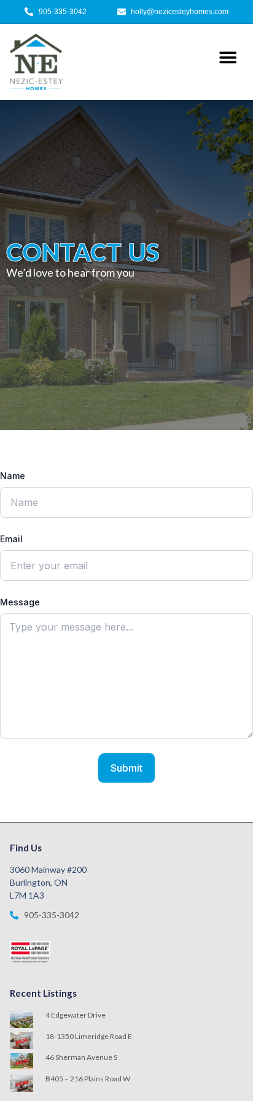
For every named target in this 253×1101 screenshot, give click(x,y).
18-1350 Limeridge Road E (88, 1036)
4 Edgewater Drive (75, 1014)
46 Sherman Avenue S (81, 1057)
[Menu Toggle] (228, 57)
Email (11, 539)
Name (12, 475)
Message (20, 602)
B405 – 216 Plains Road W (87, 1078)
